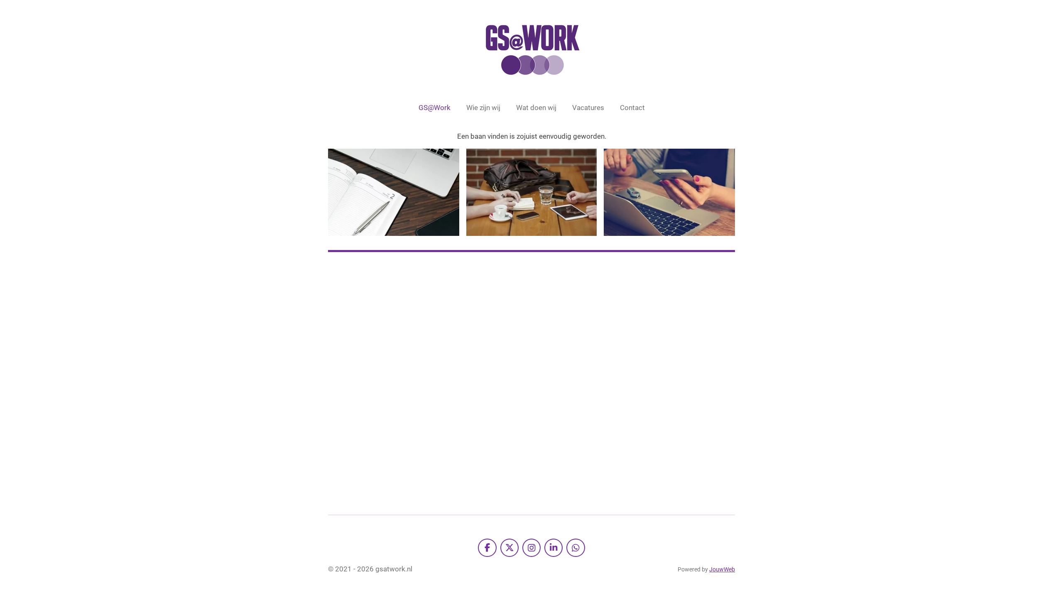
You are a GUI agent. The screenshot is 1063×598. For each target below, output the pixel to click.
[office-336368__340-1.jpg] (531, 192)
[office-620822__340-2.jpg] (669, 192)
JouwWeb (722, 569)
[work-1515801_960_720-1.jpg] (393, 192)
